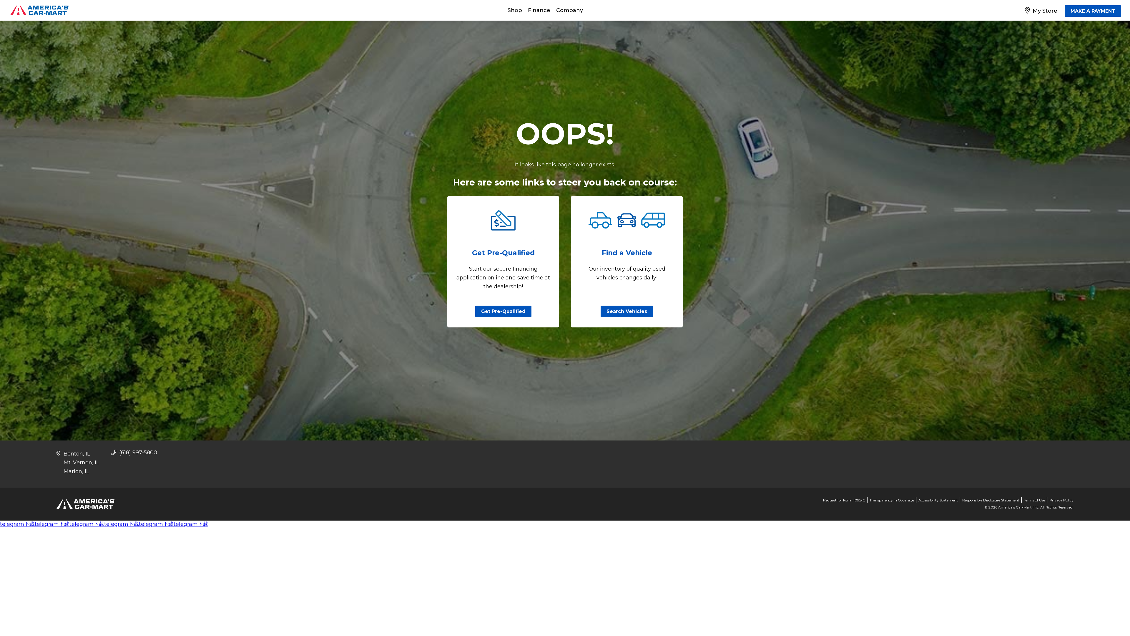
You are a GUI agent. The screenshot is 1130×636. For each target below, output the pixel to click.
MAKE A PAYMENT (1093, 11)
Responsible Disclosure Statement (990, 500)
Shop (515, 10)
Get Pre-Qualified (503, 311)
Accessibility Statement (938, 500)
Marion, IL (76, 471)
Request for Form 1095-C (844, 500)
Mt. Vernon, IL (81, 462)
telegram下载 (17, 524)
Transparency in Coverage (892, 500)
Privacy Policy (1061, 500)
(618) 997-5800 (137, 452)
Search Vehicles (626, 311)
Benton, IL (77, 453)
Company (569, 10)
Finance (539, 10)
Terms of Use (1034, 500)
